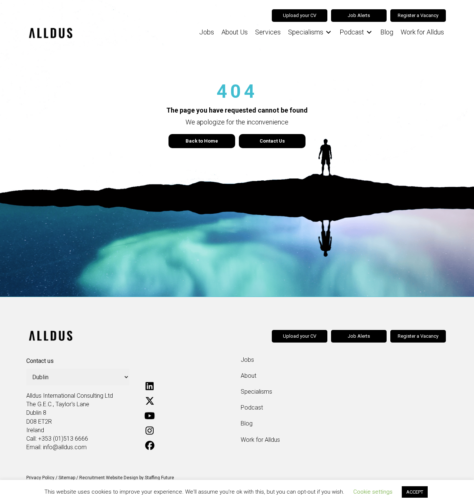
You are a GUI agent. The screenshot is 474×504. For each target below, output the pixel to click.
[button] (149, 386)
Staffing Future (159, 477)
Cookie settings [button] (373, 491)
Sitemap (67, 477)
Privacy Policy (40, 477)
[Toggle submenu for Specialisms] (328, 32)
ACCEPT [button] (414, 492)
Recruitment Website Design (108, 477)
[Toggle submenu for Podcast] (369, 32)
